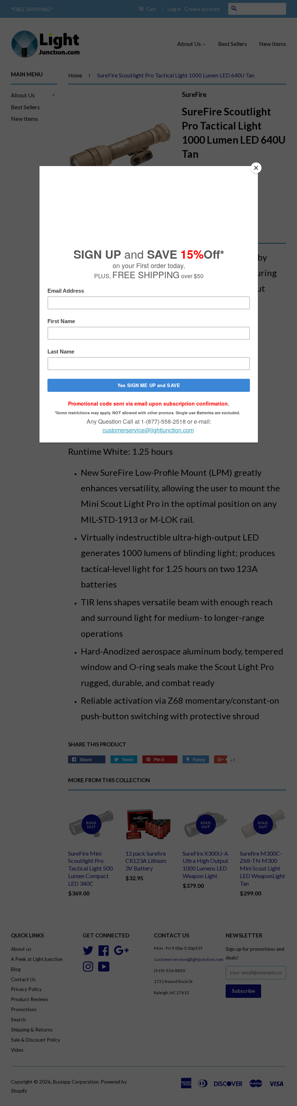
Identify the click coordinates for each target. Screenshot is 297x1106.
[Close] (256, 167)
